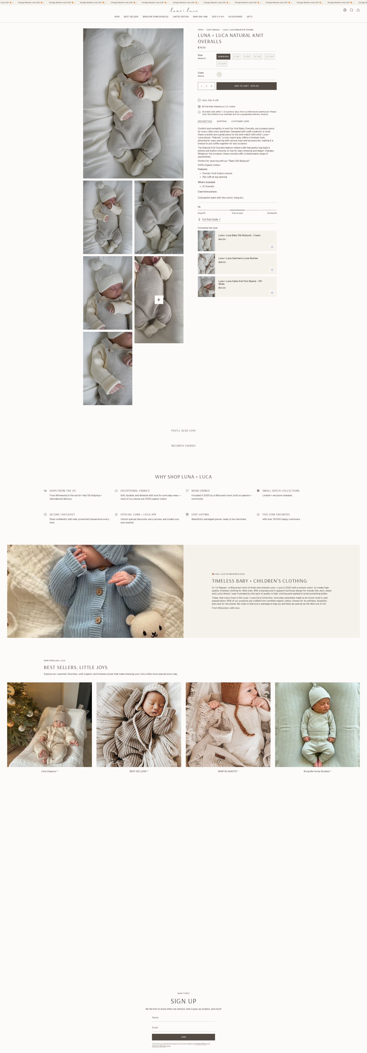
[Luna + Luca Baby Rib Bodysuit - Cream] (206, 241)
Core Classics (213, 29)
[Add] (272, 246)
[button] (131, 16)
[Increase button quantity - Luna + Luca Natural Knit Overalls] (211, 86)
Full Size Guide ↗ (211, 219)
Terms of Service (159, 1046)
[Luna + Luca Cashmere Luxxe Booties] (206, 263)
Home (200, 29)
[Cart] (358, 10)
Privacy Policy (200, 1044)
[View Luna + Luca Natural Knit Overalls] (159, 299)
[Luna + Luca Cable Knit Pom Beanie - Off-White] (206, 286)
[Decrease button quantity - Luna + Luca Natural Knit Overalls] (201, 86)
